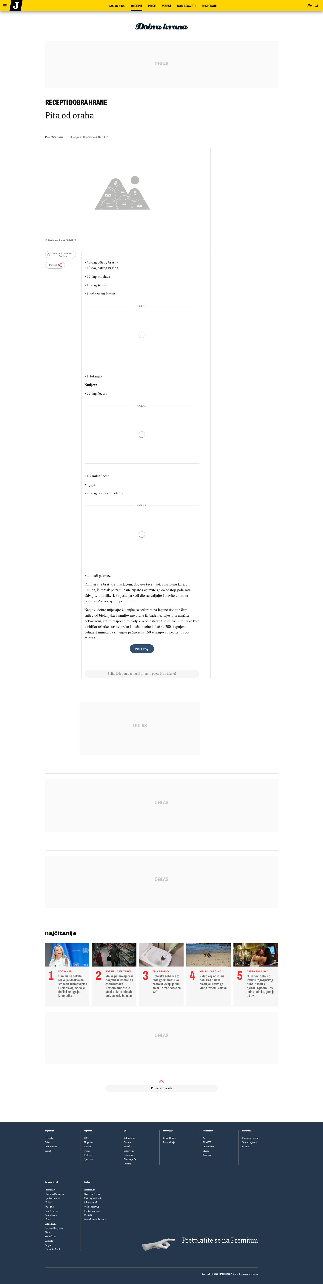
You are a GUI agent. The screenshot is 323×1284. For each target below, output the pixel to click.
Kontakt (88, 1215)
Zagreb (48, 1150)
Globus (48, 1202)
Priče (152, 6)
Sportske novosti (52, 1198)
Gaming (127, 1163)
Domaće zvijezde (250, 1138)
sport (88, 1130)
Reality (245, 1146)
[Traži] (316, 6)
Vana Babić (57, 137)
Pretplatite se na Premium (220, 1240)
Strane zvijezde (249, 1142)
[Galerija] (122, 191)
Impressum (89, 1189)
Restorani (209, 6)
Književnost (208, 1146)
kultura (208, 1130)
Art (204, 1138)
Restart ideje (169, 1142)
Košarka (88, 1146)
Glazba (206, 1150)
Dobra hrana (51, 1215)
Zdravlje (128, 1146)
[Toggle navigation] (3, 5)
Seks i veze (129, 1150)
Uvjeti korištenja (92, 1194)
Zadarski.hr (50, 1236)
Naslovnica (116, 6)
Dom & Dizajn (51, 1211)
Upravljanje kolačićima (95, 1219)
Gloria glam (50, 1223)
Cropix (48, 1245)
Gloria (47, 1219)
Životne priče (130, 1159)
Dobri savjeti (186, 6)
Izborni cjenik (90, 1202)
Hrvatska (49, 1138)
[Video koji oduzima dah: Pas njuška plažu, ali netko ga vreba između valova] (208, 955)
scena (247, 1130)
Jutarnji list (50, 1189)
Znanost (128, 1142)
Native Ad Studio (53, 1249)
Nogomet (88, 1142)
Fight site (88, 1155)
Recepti (136, 6)
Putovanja (128, 1155)
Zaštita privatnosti (92, 1198)
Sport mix (88, 1159)
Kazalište (207, 1155)
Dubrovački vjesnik (54, 1228)
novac (168, 1130)
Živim (47, 1232)
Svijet (47, 1142)
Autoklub (49, 1206)
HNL (86, 1138)
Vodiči (166, 6)
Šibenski (49, 1240)
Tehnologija (129, 1138)
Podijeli (53, 265)
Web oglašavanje (92, 1206)
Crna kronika (51, 1146)
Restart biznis (169, 1138)
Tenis (87, 1150)
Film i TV (207, 1142)
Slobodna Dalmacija (54, 1194)
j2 (125, 1130)
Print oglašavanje (92, 1211)
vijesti (49, 1130)
